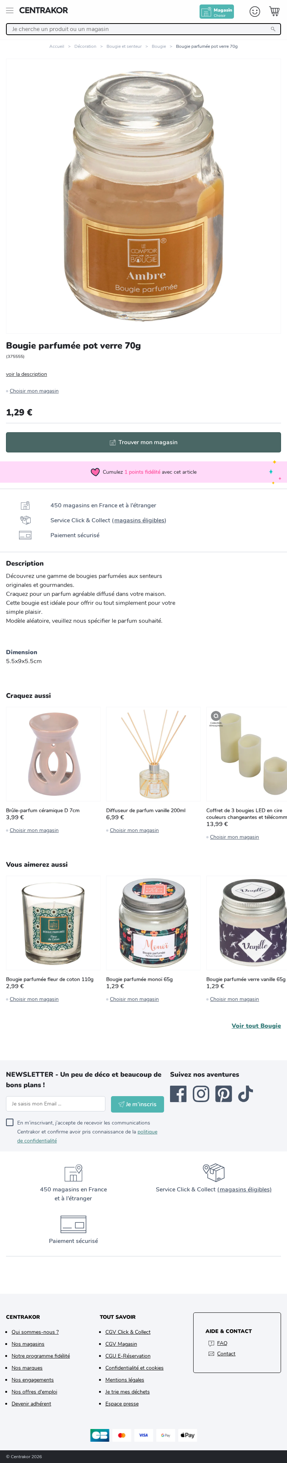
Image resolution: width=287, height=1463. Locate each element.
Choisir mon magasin (34, 391)
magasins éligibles (139, 520)
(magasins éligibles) (244, 1189)
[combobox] (143, 29)
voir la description (26, 374)
